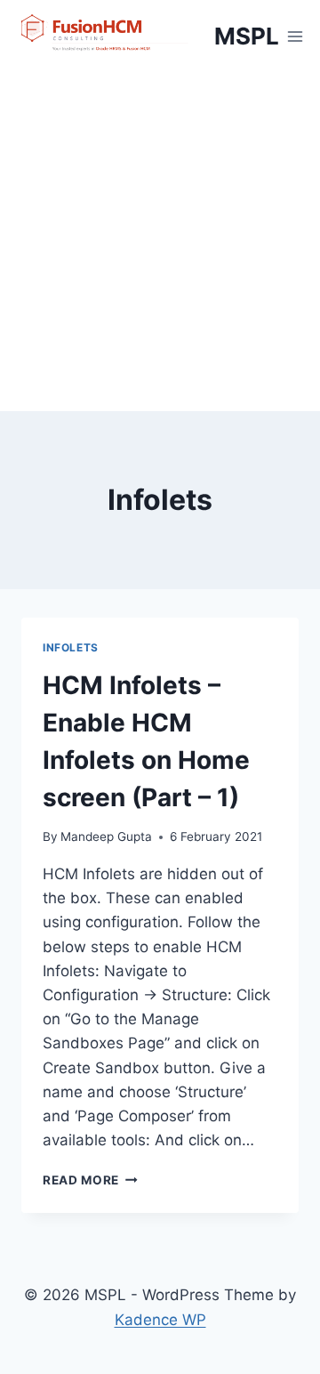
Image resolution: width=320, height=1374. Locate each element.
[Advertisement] (160, 242)
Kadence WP (160, 1320)
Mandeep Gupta (106, 836)
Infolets (71, 647)
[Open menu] (295, 36)
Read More (90, 1180)
